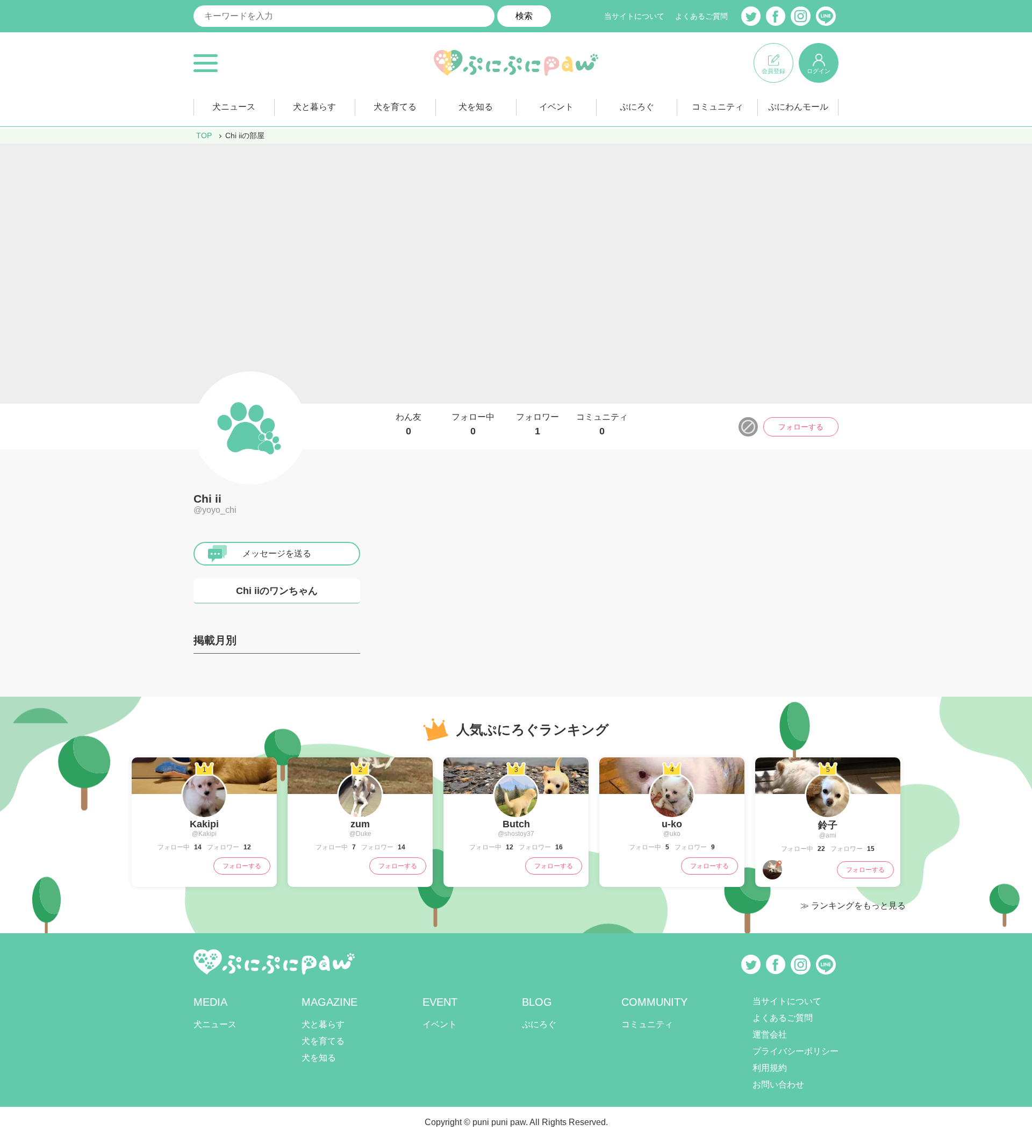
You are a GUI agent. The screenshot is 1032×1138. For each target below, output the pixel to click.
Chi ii (207, 498)
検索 (524, 15)
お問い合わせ (778, 1084)
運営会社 (769, 1034)
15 (870, 849)
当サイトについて (634, 16)
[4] (672, 813)
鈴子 (827, 825)
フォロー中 (473, 424)
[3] (516, 813)
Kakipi (204, 824)
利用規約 (769, 1067)
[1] (204, 813)
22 (820, 849)
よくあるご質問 (701, 16)
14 (197, 847)
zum (360, 824)
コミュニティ (717, 106)
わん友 (408, 424)
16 (558, 847)
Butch (516, 824)
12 (246, 847)
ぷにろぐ (637, 106)
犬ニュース (233, 106)
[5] (828, 813)
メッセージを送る (276, 553)
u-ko (672, 824)
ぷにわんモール (798, 106)
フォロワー (537, 424)
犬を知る (475, 106)
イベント (556, 106)
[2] (360, 813)
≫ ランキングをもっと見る (853, 905)
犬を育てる (395, 106)
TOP (204, 135)
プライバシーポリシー (795, 1051)
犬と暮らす (314, 106)
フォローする (800, 427)
